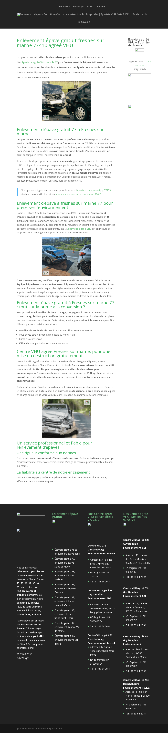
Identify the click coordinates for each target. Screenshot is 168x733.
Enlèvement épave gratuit (74, 6)
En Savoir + (84, 22)
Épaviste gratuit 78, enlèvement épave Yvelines (64, 575)
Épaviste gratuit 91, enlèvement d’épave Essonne (65, 588)
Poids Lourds (140, 14)
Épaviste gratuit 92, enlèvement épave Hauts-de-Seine (64, 601)
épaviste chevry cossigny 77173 (94, 190)
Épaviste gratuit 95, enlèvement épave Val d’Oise (66, 639)
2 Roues (100, 6)
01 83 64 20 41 (24, 654)
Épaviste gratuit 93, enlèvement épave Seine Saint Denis (64, 614)
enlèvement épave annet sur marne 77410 (78, 194)
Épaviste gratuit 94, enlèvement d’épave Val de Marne (66, 626)
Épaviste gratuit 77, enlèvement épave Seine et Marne (64, 562)
